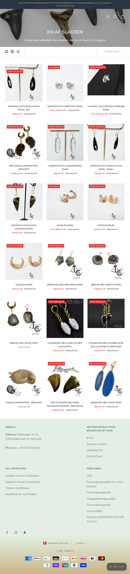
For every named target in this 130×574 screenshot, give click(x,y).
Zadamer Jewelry (97, 444)
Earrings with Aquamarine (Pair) (65, 167)
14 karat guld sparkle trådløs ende (106, 108)
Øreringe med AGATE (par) (106, 402)
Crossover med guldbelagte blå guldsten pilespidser (106, 345)
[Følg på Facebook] (7, 532)
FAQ (89, 476)
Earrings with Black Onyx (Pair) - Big (24, 108)
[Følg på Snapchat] (24, 532)
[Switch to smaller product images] (12, 51)
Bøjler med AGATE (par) (24, 343)
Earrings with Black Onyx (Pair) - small (106, 167)
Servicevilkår (94, 511)
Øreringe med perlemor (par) (65, 284)
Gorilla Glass (95, 456)
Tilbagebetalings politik (101, 499)
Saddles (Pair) (65, 225)
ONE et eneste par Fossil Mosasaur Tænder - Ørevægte (65, 404)
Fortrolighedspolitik (99, 492)
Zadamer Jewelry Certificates (23, 482)
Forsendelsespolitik (99, 505)
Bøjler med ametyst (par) (106, 284)
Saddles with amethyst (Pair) (64, 106)
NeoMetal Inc (95, 450)
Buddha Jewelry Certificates (22, 476)
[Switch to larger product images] (6, 51)
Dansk (80, 543)
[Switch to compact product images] (18, 51)
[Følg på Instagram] (16, 532)
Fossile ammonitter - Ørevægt (24, 402)
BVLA (90, 438)
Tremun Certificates (17, 488)
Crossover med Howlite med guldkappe (65, 345)
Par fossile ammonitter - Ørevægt (24, 167)
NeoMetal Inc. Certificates (21, 494)
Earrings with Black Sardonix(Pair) (24, 227)
